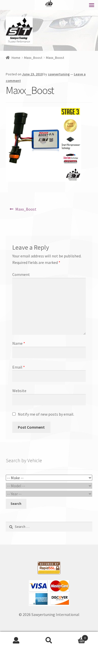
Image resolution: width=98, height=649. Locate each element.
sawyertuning (59, 74)
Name (18, 343)
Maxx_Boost (33, 57)
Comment (21, 274)
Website (19, 390)
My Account (16, 640)
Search (49, 640)
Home (16, 57)
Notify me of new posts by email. (46, 414)
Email (18, 367)
